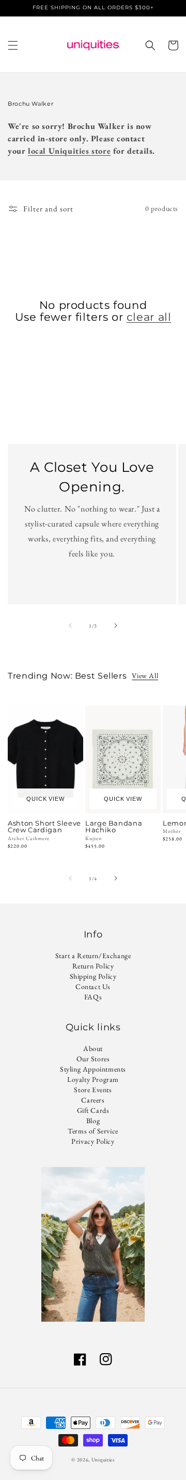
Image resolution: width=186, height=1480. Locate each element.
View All (145, 675)
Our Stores (93, 1058)
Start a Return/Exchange (93, 955)
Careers (92, 1100)
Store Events (93, 1089)
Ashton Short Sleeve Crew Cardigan (44, 827)
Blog (93, 1120)
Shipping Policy (93, 976)
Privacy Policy (92, 1141)
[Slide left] (70, 625)
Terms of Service (93, 1131)
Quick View (45, 799)
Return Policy (93, 966)
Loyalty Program (93, 1079)
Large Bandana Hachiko (113, 827)
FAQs (93, 996)
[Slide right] (115, 625)
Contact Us (93, 986)
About (93, 1048)
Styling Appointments (93, 1069)
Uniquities (103, 1459)
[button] (13, 45)
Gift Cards (93, 1110)
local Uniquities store (69, 150)
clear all (149, 317)
